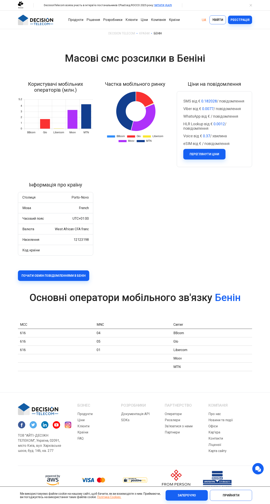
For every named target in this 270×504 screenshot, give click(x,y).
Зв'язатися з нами (179, 426)
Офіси (213, 426)
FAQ (80, 438)
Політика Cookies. (109, 497)
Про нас (214, 414)
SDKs (125, 420)
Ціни (144, 20)
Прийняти (231, 495)
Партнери (172, 432)
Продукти (75, 20)
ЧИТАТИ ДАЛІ (163, 5)
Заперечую (187, 495)
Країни (174, 20)
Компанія (158, 20)
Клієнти (132, 20)
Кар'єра (214, 432)
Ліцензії (214, 445)
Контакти (215, 438)
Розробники (112, 20)
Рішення (93, 20)
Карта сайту (217, 451)
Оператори (173, 414)
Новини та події (220, 420)
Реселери (172, 420)
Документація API (135, 414)
